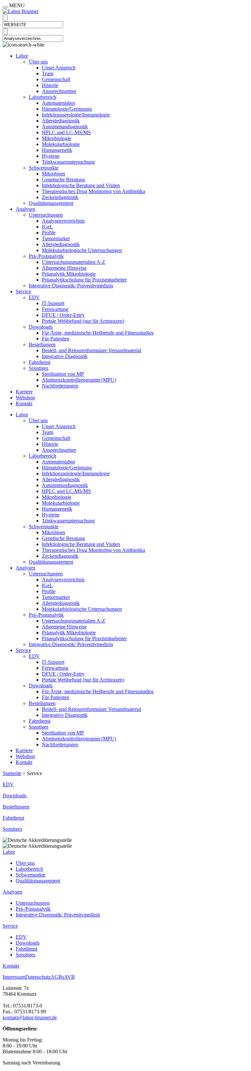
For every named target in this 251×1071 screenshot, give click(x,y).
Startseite (12, 773)
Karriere (24, 391)
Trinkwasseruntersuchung (68, 162)
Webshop (25, 397)
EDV (34, 297)
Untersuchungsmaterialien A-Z (73, 262)
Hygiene (50, 156)
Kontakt (24, 403)
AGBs (57, 977)
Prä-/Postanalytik (46, 256)
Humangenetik (57, 150)
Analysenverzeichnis (63, 221)
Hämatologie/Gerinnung (67, 109)
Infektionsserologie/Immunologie (76, 115)
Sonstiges (38, 368)
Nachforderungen (60, 386)
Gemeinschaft (56, 79)
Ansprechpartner (59, 91)
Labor (22, 56)
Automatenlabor (58, 103)
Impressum (14, 977)
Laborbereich (42, 97)
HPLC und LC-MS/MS (66, 132)
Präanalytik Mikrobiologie (69, 274)
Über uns (38, 61)
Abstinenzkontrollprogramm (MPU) (79, 380)
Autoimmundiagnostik (65, 126)
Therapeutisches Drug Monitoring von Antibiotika (93, 191)
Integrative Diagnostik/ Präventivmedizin (71, 285)
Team (47, 73)
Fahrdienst (39, 362)
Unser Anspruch (58, 67)
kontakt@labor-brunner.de (30, 1017)
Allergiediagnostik (61, 120)
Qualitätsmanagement (51, 203)
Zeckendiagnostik (60, 197)
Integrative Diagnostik (65, 356)
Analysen (25, 209)
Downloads (41, 327)
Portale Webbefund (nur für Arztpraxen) (83, 321)
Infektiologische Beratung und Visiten (81, 185)
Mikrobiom (53, 173)
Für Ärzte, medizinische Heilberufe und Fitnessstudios (98, 333)
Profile (49, 232)
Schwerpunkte (44, 168)
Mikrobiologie (56, 138)
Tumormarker (56, 238)
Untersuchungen (46, 215)
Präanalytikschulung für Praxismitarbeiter (84, 279)
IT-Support (53, 303)
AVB (69, 977)
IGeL (47, 226)
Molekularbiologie (61, 144)
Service (23, 291)
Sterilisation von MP (63, 374)
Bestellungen (42, 344)
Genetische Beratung (63, 179)
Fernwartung (55, 309)
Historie (50, 85)
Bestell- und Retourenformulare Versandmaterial (91, 350)
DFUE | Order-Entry (63, 315)
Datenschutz (38, 977)
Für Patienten (55, 338)
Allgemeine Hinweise (64, 268)
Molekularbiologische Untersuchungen (82, 250)
